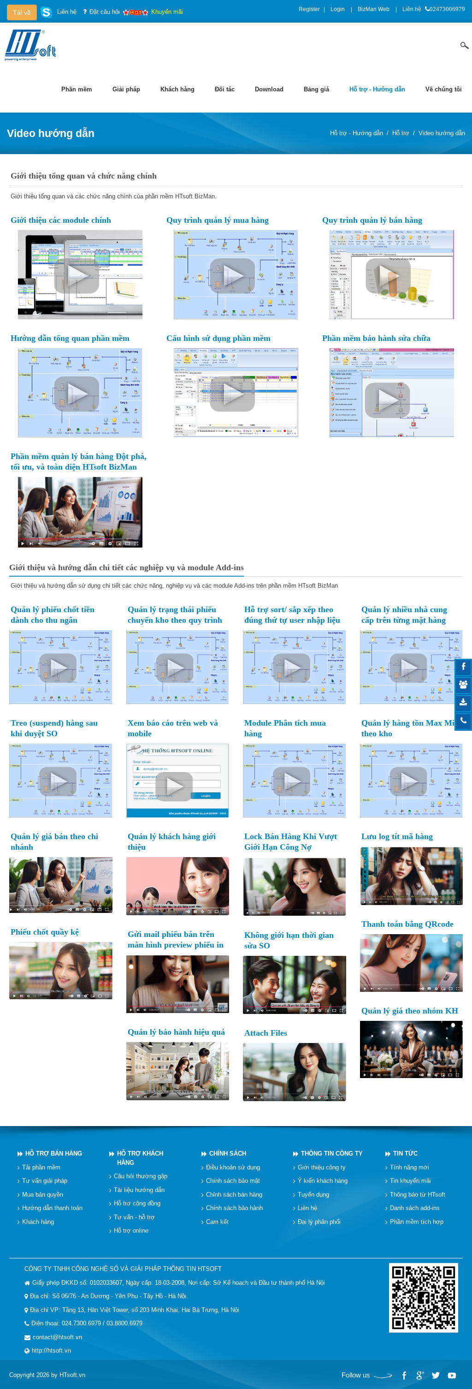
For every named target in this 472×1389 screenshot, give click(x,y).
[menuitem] (76, 89)
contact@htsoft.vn (57, 1337)
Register (309, 9)
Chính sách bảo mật (233, 1180)
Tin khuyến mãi (410, 1180)
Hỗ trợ (400, 133)
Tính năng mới (409, 1166)
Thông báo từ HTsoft (417, 1194)
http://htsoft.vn (51, 1350)
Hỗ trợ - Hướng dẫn (356, 133)
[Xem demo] (80, 274)
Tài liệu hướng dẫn (139, 1189)
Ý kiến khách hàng (323, 1180)
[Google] (419, 1375)
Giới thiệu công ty (322, 1166)
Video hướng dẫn (442, 133)
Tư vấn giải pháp (44, 1180)
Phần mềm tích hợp (416, 1221)
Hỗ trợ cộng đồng (137, 1203)
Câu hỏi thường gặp (140, 1176)
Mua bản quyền (42, 1194)
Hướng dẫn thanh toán (52, 1207)
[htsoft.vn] (33, 44)
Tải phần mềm (41, 1166)
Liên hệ (411, 9)
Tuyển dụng (313, 1194)
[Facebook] (404, 1375)
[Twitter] (435, 1375)
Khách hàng (38, 1221)
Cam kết (217, 1221)
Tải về (22, 12)
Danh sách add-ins (415, 1207)
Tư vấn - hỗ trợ (134, 1216)
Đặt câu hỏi (104, 11)
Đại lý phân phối (319, 1221)
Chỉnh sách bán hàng (234, 1194)
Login (337, 9)
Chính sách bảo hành (234, 1207)
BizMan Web (373, 9)
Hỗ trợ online (131, 1230)
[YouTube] (451, 1375)
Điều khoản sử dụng (233, 1166)
